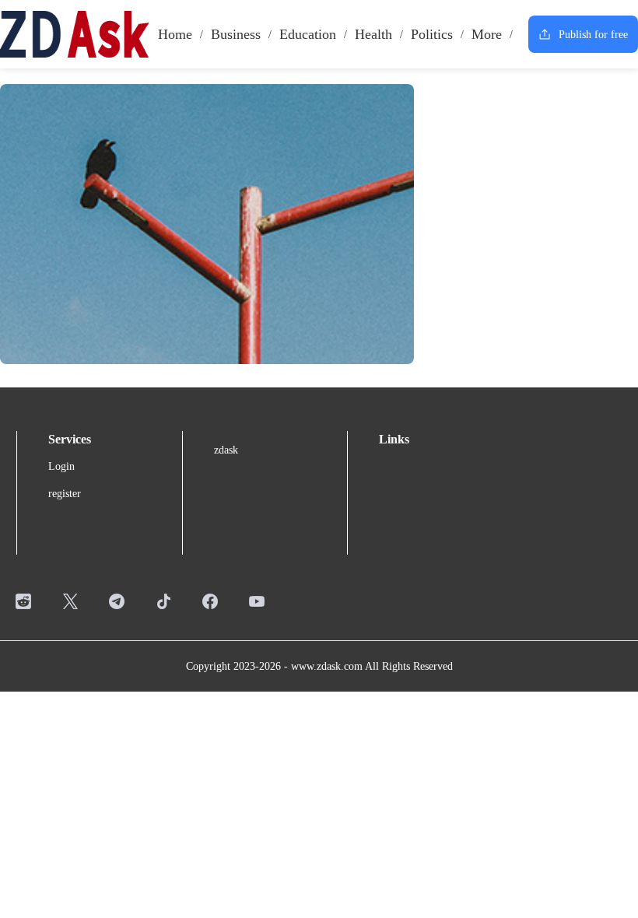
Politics (432, 34)
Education (307, 34)
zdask (226, 450)
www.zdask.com (327, 666)
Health (373, 34)
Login (61, 466)
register (64, 493)
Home (175, 34)
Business (236, 34)
